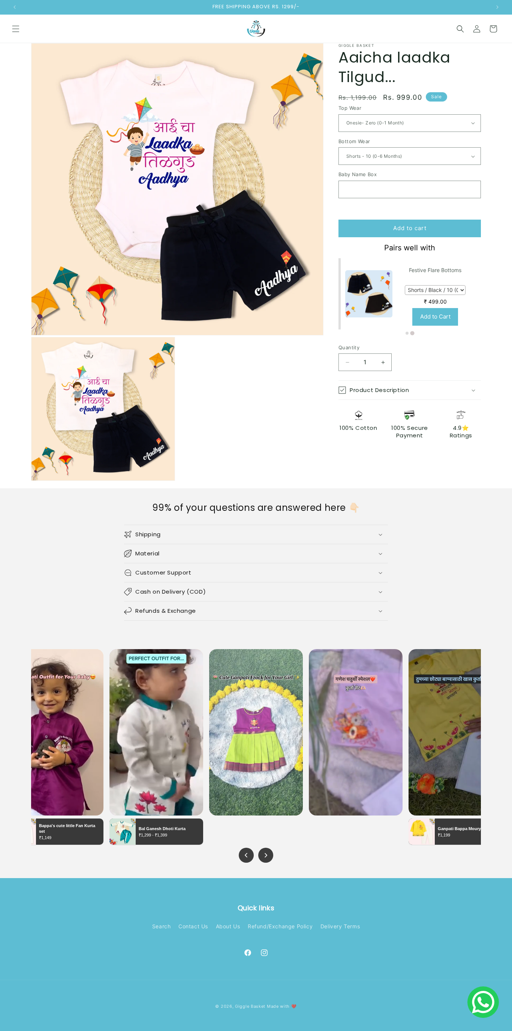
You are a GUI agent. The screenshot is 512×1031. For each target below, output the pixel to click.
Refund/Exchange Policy (280, 926)
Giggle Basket (250, 1006)
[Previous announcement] (14, 7)
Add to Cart (435, 316)
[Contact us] (483, 1002)
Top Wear (349, 108)
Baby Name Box (357, 174)
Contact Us (193, 926)
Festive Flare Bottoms (435, 270)
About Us (228, 926)
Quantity (348, 347)
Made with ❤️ (282, 1006)
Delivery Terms (340, 926)
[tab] (407, 333)
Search (161, 926)
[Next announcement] (497, 7)
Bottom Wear (354, 141)
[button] (15, 29)
